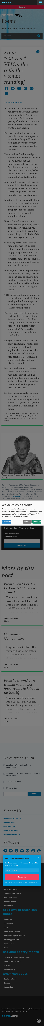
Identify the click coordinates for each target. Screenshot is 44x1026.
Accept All (37, 522)
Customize (6, 522)
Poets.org (6, 2)
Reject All (27, 522)
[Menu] (40, 2)
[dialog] (22, 513)
